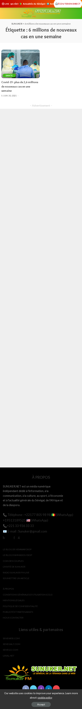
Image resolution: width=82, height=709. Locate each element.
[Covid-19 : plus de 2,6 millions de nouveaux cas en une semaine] (20, 64)
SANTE (9, 75)
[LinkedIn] (48, 688)
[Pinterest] (14, 537)
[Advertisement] (41, 288)
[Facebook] (4, 537)
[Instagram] (19, 537)
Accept (41, 704)
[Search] (77, 13)
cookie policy (45, 697)
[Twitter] (9, 537)
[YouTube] (24, 537)
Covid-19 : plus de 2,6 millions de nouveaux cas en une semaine (19, 86)
